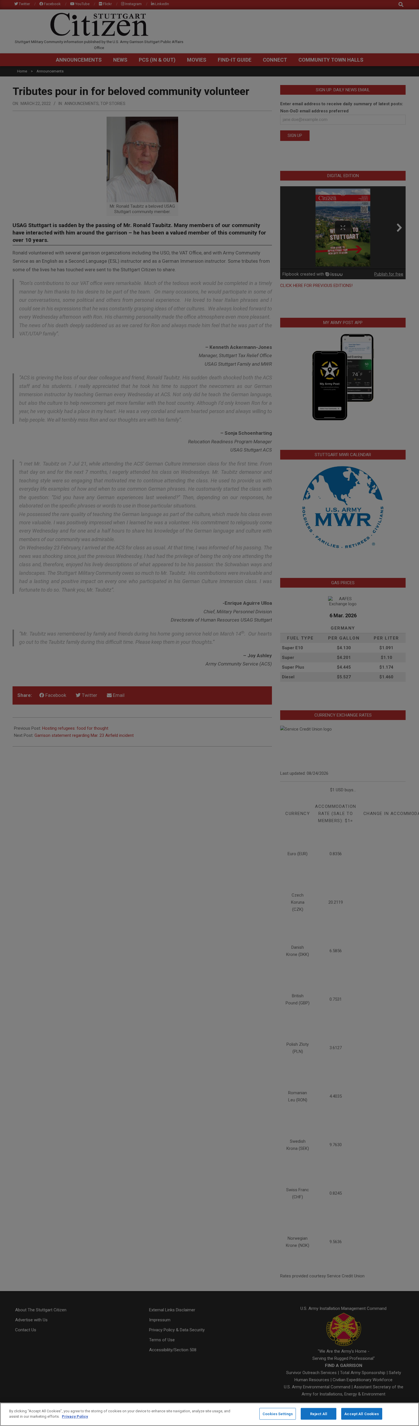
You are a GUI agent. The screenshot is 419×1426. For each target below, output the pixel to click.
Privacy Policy (75, 1416)
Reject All (318, 1414)
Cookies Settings (278, 1414)
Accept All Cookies (361, 1414)
